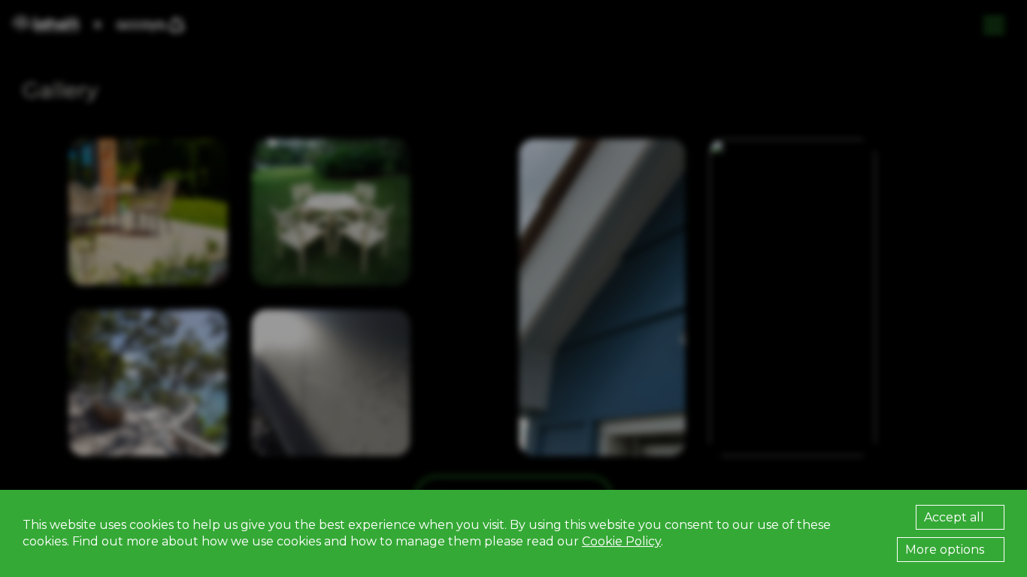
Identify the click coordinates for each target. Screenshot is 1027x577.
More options (946, 549)
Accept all (955, 517)
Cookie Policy (621, 541)
